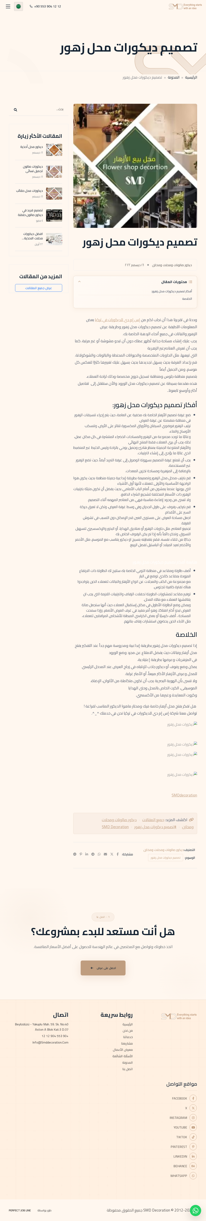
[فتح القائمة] (8, 6)
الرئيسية (191, 77)
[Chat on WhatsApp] (195, 1210)
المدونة (173, 77)
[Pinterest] (81, 854)
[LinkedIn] (86, 854)
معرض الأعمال (123, 1050)
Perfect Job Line (20, 1210)
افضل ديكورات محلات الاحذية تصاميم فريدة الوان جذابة (30, 240)
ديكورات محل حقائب (29, 191)
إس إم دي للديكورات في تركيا (117, 319)
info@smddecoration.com (50, 1042)
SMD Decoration (115, 826)
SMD (176, 795)
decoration (188, 795)
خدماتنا (128, 1037)
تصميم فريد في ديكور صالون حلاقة (30, 212)
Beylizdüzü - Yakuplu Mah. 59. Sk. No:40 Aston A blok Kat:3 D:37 (41, 1027)
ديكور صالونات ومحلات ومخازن (163, 850)
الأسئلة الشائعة (122, 1056)
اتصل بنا (127, 1069)
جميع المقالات (153, 819)
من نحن (128, 1030)
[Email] (105, 854)
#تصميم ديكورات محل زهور (155, 826)
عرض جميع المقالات (38, 288)
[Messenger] (74, 854)
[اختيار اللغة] (18, 6)
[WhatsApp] (99, 854)
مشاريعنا (127, 1043)
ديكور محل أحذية (31, 147)
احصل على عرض (106, 968)
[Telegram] (93, 854)
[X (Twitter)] (111, 854)
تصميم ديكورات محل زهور (165, 857)
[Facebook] (118, 854)
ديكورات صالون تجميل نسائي (33, 168)
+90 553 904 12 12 (55, 1036)
